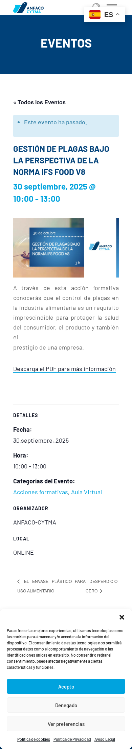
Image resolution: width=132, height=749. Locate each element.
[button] (121, 617)
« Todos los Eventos (39, 102)
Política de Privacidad (72, 739)
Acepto (66, 686)
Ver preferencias (66, 724)
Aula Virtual (86, 492)
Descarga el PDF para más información (64, 368)
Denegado (66, 705)
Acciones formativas (40, 492)
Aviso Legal (104, 739)
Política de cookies (33, 739)
